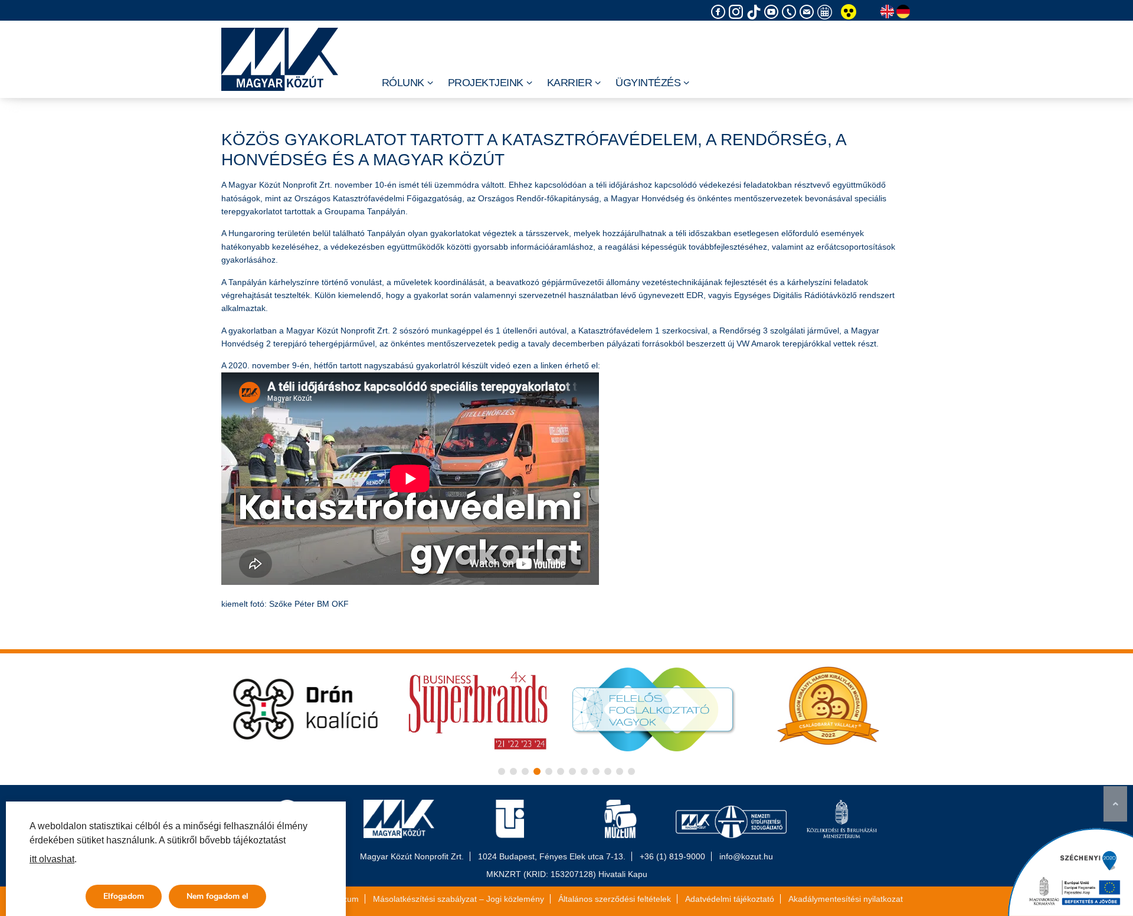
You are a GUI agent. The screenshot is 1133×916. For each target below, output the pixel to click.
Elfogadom (123, 896)
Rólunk (403, 83)
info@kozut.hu (746, 856)
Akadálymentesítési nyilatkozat (845, 899)
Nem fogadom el (217, 896)
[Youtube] (773, 12)
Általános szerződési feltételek (614, 899)
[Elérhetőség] (791, 12)
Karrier (569, 83)
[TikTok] (755, 12)
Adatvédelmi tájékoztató (729, 899)
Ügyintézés (647, 83)
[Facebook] (720, 12)
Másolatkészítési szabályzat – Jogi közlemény (458, 899)
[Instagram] (737, 12)
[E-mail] (808, 12)
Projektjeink (485, 83)
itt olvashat (52, 859)
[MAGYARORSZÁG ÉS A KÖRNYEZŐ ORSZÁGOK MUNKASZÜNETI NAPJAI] (826, 12)
